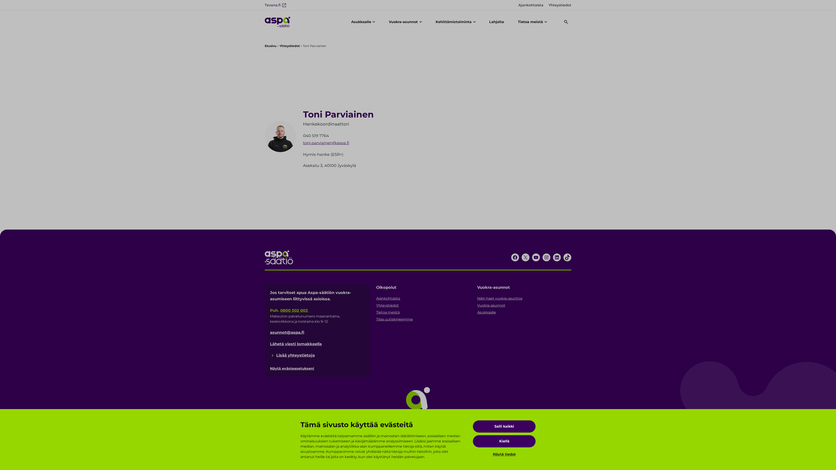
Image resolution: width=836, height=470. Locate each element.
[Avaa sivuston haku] (566, 22)
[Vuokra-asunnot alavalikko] (421, 22)
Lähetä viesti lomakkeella (296, 344)
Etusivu (270, 46)
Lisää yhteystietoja (295, 355)
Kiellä (504, 441)
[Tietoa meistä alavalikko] (546, 22)
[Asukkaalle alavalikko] (374, 22)
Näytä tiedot (504, 454)
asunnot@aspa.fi (287, 332)
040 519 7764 (316, 135)
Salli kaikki (504, 426)
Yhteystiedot (290, 46)
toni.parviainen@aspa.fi (326, 143)
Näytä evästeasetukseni (292, 368)
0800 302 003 (294, 310)
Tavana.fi (273, 5)
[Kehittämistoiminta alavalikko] (474, 22)
